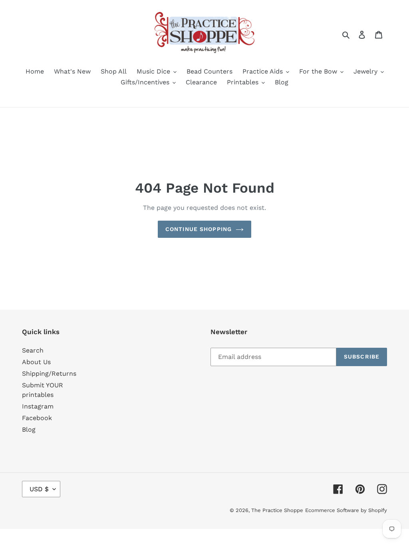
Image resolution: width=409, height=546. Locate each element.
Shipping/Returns (49, 373)
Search (33, 350)
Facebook (37, 418)
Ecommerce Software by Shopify (346, 510)
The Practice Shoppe (277, 510)
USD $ (39, 489)
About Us (36, 362)
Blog (29, 429)
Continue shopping (198, 229)
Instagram (38, 406)
